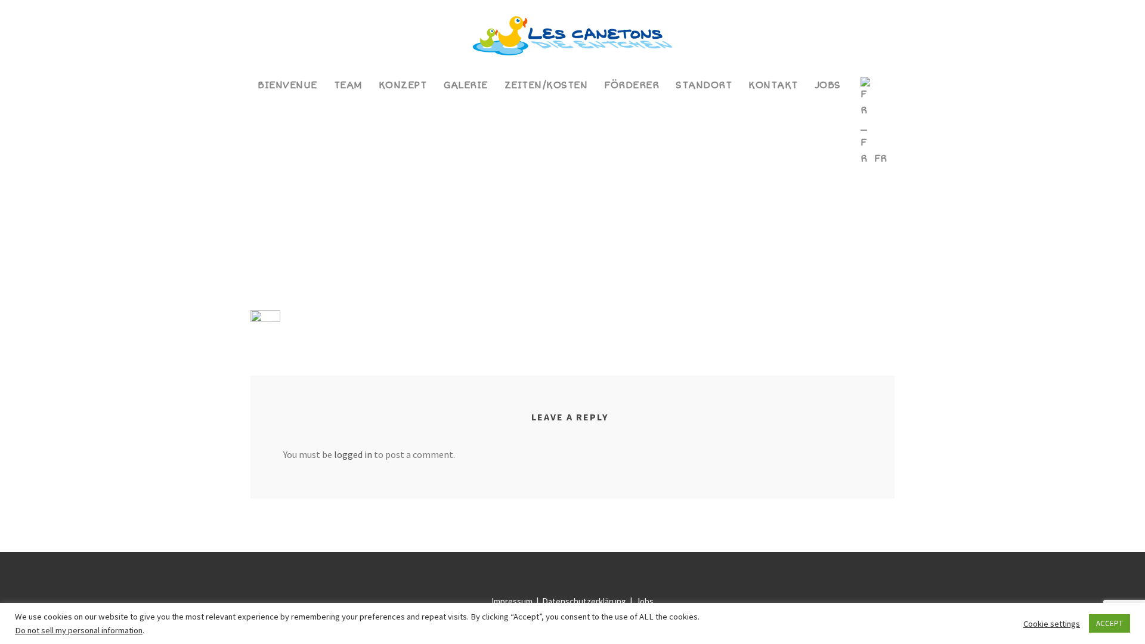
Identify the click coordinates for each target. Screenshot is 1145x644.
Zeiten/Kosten (546, 85)
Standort (704, 85)
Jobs (828, 85)
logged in (353, 454)
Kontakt (773, 85)
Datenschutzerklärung (585, 601)
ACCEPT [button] (1109, 623)
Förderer (631, 85)
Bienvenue (287, 85)
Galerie (465, 85)
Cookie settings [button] (1051, 623)
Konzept (403, 85)
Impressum (512, 601)
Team (348, 85)
